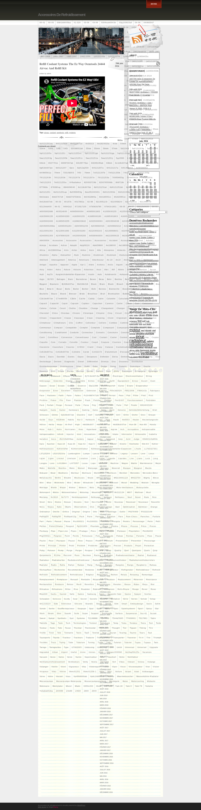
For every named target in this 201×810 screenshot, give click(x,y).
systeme (81, 618)
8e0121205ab (146, 187)
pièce (144, 526)
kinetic (123, 444)
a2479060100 (62, 236)
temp (115, 623)
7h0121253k (114, 173)
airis (66, 250)
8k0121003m (109, 192)
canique (147, 299)
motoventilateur (69, 492)
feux (121, 396)
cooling (145, 337)
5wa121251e (92, 158)
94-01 (57, 207)
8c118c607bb (84, 187)
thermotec (104, 628)
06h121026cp (46, 27)
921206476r (145, 202)
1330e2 (43, 37)
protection (149, 546)
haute (116, 420)
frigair (102, 405)
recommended (75, 570)
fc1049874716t (91, 396)
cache (82, 299)
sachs (54, 594)
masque (127, 468)
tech (68, 623)
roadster (85, 589)
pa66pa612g (70, 517)
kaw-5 (92, 444)
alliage (132, 250)
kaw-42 (82, 444)
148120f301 (94, 42)
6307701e (155, 158)
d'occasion (125, 352)
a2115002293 (78, 231)
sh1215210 (45, 604)
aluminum (111, 255)
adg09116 (85, 245)
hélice (43, 425)
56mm (106, 148)
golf (90, 415)
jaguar (90, 439)
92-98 (90, 202)
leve (143, 454)
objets (68, 507)
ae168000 (111, 245)
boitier (85, 289)
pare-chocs (131, 517)
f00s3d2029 (116, 391)
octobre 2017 (106, 721)
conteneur (138, 333)
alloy (156, 250)
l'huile (138, 449)
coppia (155, 337)
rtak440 (44, 594)
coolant (103, 337)
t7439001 (131, 618)
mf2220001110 (121, 478)
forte (77, 405)
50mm (123, 144)
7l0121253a (103, 178)
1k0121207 (137, 61)
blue (42, 289)
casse (129, 303)
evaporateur (142, 386)
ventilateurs (74, 662)
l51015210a (59, 454)
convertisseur (82, 337)
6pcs (72, 168)
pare (120, 517)
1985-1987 (58, 56)
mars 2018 (104, 705)
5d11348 (125, 148)
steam (51, 613)
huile (59, 429)
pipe (53, 531)
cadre (101, 299)
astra (58, 270)
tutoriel (128, 643)
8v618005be (150, 197)
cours (127, 342)
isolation (44, 439)
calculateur (124, 299)
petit (158, 521)
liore (93, 458)
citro (151, 313)
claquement (55, 318)
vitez (54, 672)
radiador (108, 555)
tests (52, 628)
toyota (56, 638)
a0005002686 (46, 211)
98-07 (131, 207)
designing (148, 357)
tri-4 (141, 638)
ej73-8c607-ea (92, 376)
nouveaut (131, 502)
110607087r (45, 32)
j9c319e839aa (66, 439)
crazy (99, 347)
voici (109, 672)
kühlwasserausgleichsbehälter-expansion (111, 449)
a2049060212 (114, 226)
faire (69, 396)
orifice (66, 512)
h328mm (60, 420)
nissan (67, 502)
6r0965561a (45, 173)
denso (136, 357)
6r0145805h (127, 168)
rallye (71, 565)
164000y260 (123, 47)
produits (128, 546)
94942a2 (67, 207)
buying (144, 294)
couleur (84, 342)
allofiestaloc (145, 250)
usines (92, 652)
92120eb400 (46, 207)
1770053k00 (94, 52)
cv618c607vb (62, 352)
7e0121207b (99, 173)
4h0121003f (61, 144)
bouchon (146, 289)
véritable (104, 662)
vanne (78, 657)
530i (58, 148)
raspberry (142, 565)
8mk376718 (57, 197)
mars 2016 (104, 782)
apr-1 (83, 265)
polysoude (108, 536)
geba (103, 410)
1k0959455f (137, 71)
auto (100, 274)
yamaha (149, 686)
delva (115, 357)
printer (62, 546)
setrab (144, 599)
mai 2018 (103, 698)
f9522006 (129, 391)
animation (128, 260)
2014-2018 (146, 76)
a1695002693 (46, 221)
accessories (100, 241)
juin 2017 (103, 734)
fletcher (97, 400)
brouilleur (92, 294)
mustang (44, 497)
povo (80, 541)
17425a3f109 (78, 52)
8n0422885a (90, 197)
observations (80, 507)
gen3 (112, 410)
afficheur (152, 245)
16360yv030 (62, 47)
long (155, 458)
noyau (51, 507)
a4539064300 (96, 236)
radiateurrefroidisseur (79, 560)
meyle (90, 478)
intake (115, 434)
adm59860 (98, 245)
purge (69, 550)
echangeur (140, 371)
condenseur (154, 328)
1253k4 (120, 32)
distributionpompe (48, 366)
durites (99, 371)
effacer (66, 376)
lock (147, 458)
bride (82, 294)
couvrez (70, 347)
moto (92, 488)
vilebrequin (94, 667)
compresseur (138, 328)
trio (148, 638)
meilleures (99, 473)
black (94, 284)
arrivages (140, 265)
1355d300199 (62, 42)
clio (71, 323)
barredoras (81, 279)
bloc (158, 284)
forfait (50, 405)
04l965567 (149, 23)
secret (83, 599)
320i (125, 129)
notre (108, 502)
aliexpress (109, 250)
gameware (74, 410)
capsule (75, 303)
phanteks (94, 526)
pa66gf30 (56, 517)
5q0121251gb (91, 153)
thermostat (90, 628)
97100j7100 (80, 207)
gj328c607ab (67, 415)
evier (55, 391)
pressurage (149, 541)
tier (125, 628)
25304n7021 (146, 105)
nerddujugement (80, 497)
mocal (124, 483)
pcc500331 (92, 521)
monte (54, 488)
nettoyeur (119, 497)
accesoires (58, 241)
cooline (134, 337)
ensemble (80, 381)
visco (123, 667)
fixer (68, 400)
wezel (69, 686)
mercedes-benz (150, 473)
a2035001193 (65, 226)
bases (93, 279)
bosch (136, 289)
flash (87, 400)
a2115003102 (95, 231)
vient (63, 667)
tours (142, 633)
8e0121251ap (60, 192)
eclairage (153, 371)
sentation (115, 599)
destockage (45, 362)
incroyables (133, 429)
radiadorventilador (125, 555)
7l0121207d (74, 178)
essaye (71, 386)
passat (58, 521)
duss (108, 371)
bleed (129, 284)
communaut (45, 328)
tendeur (133, 623)
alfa (99, 250)
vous (68, 676)
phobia (114, 526)
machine (115, 463)
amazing (136, 255)
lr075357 (74, 463)
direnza (105, 362)
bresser (73, 294)
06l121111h (90, 27)
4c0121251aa (46, 144)
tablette (43, 623)
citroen (43, 318)
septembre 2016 (106, 763)
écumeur (44, 376)
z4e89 (69, 691)
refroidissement (59, 575)
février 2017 (105, 747)
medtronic (63, 473)
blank (111, 284)
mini (42, 483)
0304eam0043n (108, 23)
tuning (91, 643)
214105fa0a (135, 86)
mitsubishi (88, 483)
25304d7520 (131, 105)
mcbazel (44, 473)
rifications (57, 589)
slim (116, 604)
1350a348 (78, 37)
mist (69, 483)
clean (90, 318)
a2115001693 (62, 231)
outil (102, 512)
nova (42, 507)
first (151, 396)
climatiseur (45, 323)
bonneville (114, 289)
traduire (90, 638)
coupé (95, 342)
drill (53, 371)
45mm (126, 139)
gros (143, 415)
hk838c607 (88, 425)
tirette (43, 633)
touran (113, 633)
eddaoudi (55, 376)
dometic (123, 366)
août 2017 (104, 728)
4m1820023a (103, 144)
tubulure (80, 643)
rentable (85, 580)
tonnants (68, 633)
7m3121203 (45, 182)
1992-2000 (85, 56)
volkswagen (148, 672)
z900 (94, 691)
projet (138, 546)
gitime (55, 415)
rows (153, 589)
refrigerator (127, 570)
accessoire (71, 241)
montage (44, 488)
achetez (150, 241)
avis (158, 274)
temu (124, 623)
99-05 (155, 207)
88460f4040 (69, 187)
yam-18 (119, 686)
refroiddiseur (142, 570)
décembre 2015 (106, 792)
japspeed (110, 439)
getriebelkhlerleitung (139, 410)
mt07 (129, 492)
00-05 (51, 23)
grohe (135, 415)
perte (150, 521)
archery (100, 265)
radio (54, 565)
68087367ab (67, 163)
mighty (147, 478)
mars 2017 (104, 744)
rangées (120, 565)
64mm (42, 163)
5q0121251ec (75, 153)
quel (126, 550)
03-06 (86, 23)
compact (58, 328)
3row (157, 134)
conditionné (61, 333)
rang (90, 565)
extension (91, 391)
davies (71, 357)
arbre (91, 265)
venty (85, 662)
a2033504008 (112, 221)
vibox (121, 662)
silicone (78, 604)
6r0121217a (112, 168)
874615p (146, 182)
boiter (76, 289)
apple (74, 265)
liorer (102, 458)
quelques (136, 550)
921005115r (102, 202)
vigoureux (74, 667)
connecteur (87, 333)
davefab (61, 357)
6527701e (53, 163)
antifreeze (148, 260)
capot (65, 303)
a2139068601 (111, 231)
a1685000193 (94, 216)
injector (70, 434)
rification (44, 589)
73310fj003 (68, 173)
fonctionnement (135, 400)
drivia (61, 371)
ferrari (112, 396)
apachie (53, 265)
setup (153, 599)
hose (42, 429)
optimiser (142, 507)
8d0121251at (100, 187)
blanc (102, 284)
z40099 (59, 691)
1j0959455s (142, 56)
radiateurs (98, 560)
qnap (108, 550)
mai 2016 (103, 776)
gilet (154, 410)
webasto (151, 681)
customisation (123, 347)
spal (91, 609)
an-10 (110, 260)
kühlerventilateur (79, 449)
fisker (54, 400)
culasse (109, 347)
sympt (51, 618)
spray (149, 609)
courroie (116, 342)
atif (113, 270)
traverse (131, 638)
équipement (123, 381)
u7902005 (77, 647)
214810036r (149, 90)
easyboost (127, 371)
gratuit (110, 415)
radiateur (44, 560)
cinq (110, 313)
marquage (93, 468)
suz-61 (143, 613)
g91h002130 (146, 405)
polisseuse (87, 536)
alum (76, 255)
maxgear (138, 468)
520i (154, 144)
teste (158, 623)
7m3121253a (60, 182)
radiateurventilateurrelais (142, 560)
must (148, 492)
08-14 (102, 27)
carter (120, 303)
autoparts (124, 274)
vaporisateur (91, 657)
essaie (61, 386)
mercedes (135, 473)
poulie (43, 541)
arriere (129, 265)
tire (151, 628)
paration (111, 517)
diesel (81, 362)
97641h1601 (110, 207)
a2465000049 (144, 231)
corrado (62, 342)
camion (136, 299)
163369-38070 (47, 47)
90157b (68, 202)
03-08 (95, 23)
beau (101, 279)
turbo (100, 643)
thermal (78, 628)
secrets (93, 599)
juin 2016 (103, 773)
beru (138, 279)
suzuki (153, 613)
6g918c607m (137, 163)
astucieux (88, 270)
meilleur (75, 473)
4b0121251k (147, 139)
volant (128, 672)
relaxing (134, 575)
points (76, 536)
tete (60, 628)
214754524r (134, 90)
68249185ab (97, 163)
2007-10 (134, 76)
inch (122, 429)
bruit (102, 294)
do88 (87, 366)
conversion (66, 337)
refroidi (156, 570)
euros (121, 386)
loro (52, 463)
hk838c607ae (103, 425)
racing (97, 555)
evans (130, 386)
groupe (152, 415)
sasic (101, 594)
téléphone (105, 623)
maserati (116, 468)
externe (103, 391)
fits (61, 400)
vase (102, 657)
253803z (135, 115)
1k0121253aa (153, 66)
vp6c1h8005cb (97, 676)
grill (118, 415)
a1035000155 (110, 211)
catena (43, 308)
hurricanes (70, 429)
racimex (87, 555)
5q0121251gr (123, 153)
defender (104, 357)
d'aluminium (111, 352)
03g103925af (125, 23)
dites (78, 366)
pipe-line (63, 531)
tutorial (117, 643)
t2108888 (93, 618)
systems (72, 133)
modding (134, 483)
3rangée (136, 134)
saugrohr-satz (115, 594)
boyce (54, 294)
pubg (42, 550)
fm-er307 (119, 400)
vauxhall (112, 657)
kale (42, 444)
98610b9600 (143, 207)
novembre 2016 (106, 757)
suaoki (67, 613)
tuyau (138, 643)
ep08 (112, 381)
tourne (133, 633)
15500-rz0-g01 (111, 42)
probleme (93, 546)
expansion (78, 391)
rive (76, 589)
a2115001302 (46, 231)
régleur (90, 575)
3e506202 (124, 134)
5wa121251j (107, 158)
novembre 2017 (106, 718)
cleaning (100, 318)
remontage (147, 575)
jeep (120, 439)
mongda (155, 483)
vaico (52, 657)
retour (70, 584)
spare (108, 609)
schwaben (45, 599)
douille (147, 366)
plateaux (121, 531)
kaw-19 (61, 444)
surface (119, 613)
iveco (53, 439)
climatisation (150, 318)
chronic (76, 313)
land (104, 454)
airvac (46, 133)
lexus (151, 454)
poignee (58, 536)
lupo (93, 463)
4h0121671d (76, 144)
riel (153, 584)
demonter (125, 357)
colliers (102, 323)
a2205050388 (128, 231)
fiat (128, 396)
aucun (153, 270)
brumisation (114, 294)
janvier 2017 (105, 750)
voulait (59, 676)
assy (42, 270)
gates (95, 410)
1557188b (126, 42)
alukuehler (65, 255)
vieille (55, 667)
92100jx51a (131, 202)
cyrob (86, 352)
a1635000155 (46, 216)
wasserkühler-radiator (147, 676)
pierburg (44, 531)
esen (153, 381)
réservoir (138, 580)
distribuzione (66, 366)
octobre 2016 (106, 760)
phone (124, 526)
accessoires (86, 241)
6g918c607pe (46, 168)
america (72, 260)
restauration (46, 584)
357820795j (144, 129)
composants (123, 328)
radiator (44, 565)
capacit (43, 303)
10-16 (125, 27)
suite (76, 613)
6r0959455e (142, 168)
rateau (153, 565)
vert (114, 662)
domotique (135, 366)
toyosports (45, 638)
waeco (111, 676)
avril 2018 (104, 702)
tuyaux (147, 643)
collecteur (91, 323)
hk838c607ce (119, 425)
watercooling (137, 681)
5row (152, 153)
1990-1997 (72, 56)
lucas (85, 463)
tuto (108, 643)
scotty (67, 599)
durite (90, 371)
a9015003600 (145, 236)
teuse (68, 628)
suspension (131, 613)
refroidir (44, 575)
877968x (44, 187)
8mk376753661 (73, 197)
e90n (116, 371)
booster (126, 289)
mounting (96, 492)
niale (146, 497)
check (154, 308)
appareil (64, 265)
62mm (145, 158)
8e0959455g (76, 192)
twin (156, 643)
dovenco (44, 371)
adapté (73, 245)
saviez (128, 594)
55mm (97, 148)
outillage (112, 512)
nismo (58, 502)
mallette (52, 468)
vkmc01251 (74, 672)
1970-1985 (154, 52)
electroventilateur (134, 376)
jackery (80, 439)
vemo (121, 657)
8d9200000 (131, 187)
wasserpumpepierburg (95, 681)
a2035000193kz (146, 221)
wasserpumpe (46, 681)
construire (113, 333)
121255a (89, 32)
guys (50, 420)
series (134, 599)
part (42, 521)
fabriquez (155, 391)
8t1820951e (120, 197)
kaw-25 (71, 444)
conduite (74, 333)
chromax (65, 313)
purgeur (89, 550)
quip (155, 550)
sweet (42, 618)
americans (84, 260)
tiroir (51, 633)
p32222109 (146, 512)
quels (147, 550)
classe (67, 318)
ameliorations (150, 255)
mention (123, 473)
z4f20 (78, 691)
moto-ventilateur (105, 488)
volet (136, 672)
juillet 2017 (105, 731)
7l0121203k (59, 178)
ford (42, 405)
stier (59, 613)
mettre (58, 478)
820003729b (90, 182)
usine (83, 652)
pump (61, 550)
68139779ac (82, 163)
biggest (43, 284)
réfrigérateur (112, 570)
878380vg (55, 187)
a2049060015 (97, 226)
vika (84, 667)
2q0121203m (146, 124)
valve (69, 657)
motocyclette (142, 488)
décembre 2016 (106, 753)
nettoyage (96, 497)
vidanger (44, 667)
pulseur (51, 550)
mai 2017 (103, 737)
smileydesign (136, 604)
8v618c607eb (46, 202)
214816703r (149, 95)
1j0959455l (128, 56)
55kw (88, 148)
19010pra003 (139, 52)
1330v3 (53, 37)
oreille (56, 512)
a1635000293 (62, 216)
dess (158, 357)
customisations (140, 347)
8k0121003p (124, 192)
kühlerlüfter (62, 449)
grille (126, 415)
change (94, 308)
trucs (53, 643)
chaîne (72, 308)
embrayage (45, 381)
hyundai (104, 429)
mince (156, 478)
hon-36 (132, 425)
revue (127, 584)
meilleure (86, 473)
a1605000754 (142, 211)
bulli (135, 294)
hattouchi (90, 420)
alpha (54, 255)
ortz (95, 512)
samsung (91, 594)
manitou (62, 468)
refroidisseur (76, 575)
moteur (72, 488)
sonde (43, 609)
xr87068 (108, 686)
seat (75, 599)
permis (126, 521)
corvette (74, 342)
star (157, 609)
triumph (157, 638)
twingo (43, 647)
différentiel (92, 362)
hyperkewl (92, 429)
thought (116, 628)
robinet (97, 589)
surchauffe (107, 613)
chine (55, 313)
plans (101, 531)
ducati (70, 371)
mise (49, 483)
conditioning (46, 333)
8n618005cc (105, 197)
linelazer (71, 458)
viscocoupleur (136, 667)
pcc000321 (78, 521)
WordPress (81, 805)
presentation (122, 541)
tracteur (67, 638)
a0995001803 (93, 211)
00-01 (42, 23)
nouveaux (143, 502)
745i (79, 173)
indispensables (47, 434)
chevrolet (44, 313)
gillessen (44, 415)
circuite (128, 313)
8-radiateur (75, 182)
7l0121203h (45, 178)
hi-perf (68, 425)
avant (134, 274)
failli (61, 396)
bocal (59, 289)
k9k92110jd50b (150, 439)
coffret (79, 323)
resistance (151, 580)
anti (138, 260)
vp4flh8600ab (80, 676)
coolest (123, 337)
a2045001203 (81, 226)
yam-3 (129, 686)
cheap (144, 308)
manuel (81, 468)
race (77, 555)
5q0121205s (46, 153)
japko (100, 439)
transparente (103, 638)
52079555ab (135, 144)
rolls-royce (123, 589)
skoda (99, 604)
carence (109, 303)
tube (70, 643)
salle (72, 594)
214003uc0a (148, 81)
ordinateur (45, 512)
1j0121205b (99, 56)
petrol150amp (56, 526)
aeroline (141, 245)
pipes (73, 531)
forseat (68, 405)
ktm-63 (145, 444)
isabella (153, 434)
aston (50, 270)
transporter (118, 638)
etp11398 (93, 386)
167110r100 (45, 52)
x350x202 (88, 686)
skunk (108, 604)
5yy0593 (120, 158)
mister (77, 483)
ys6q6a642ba (46, 691)
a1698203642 (79, 221)
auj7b (50, 274)
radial (141, 555)
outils (122, 512)
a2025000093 (96, 221)
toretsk (95, 633)
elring (149, 376)
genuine (122, 410)
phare (105, 526)
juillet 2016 (105, 770)
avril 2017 (104, 740)
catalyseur (147, 303)
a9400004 (44, 241)
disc (114, 362)
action (64, 245)
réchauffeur (45, 570)
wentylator (58, 686)
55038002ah (77, 148)
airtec (74, 250)
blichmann (148, 284)
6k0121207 (61, 168)
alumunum (124, 255)
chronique (88, 313)
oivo (92, 507)
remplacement (47, 580)
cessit (63, 308)
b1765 (51, 279)
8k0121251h (139, 192)
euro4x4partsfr (108, 386)
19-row (126, 52)
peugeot (70, 526)
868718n (120, 182)
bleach (120, 284)
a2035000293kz (47, 226)
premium (108, 541)
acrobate (53, 245)
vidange (151, 662)
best (156, 279)
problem (81, 546)
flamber (78, 400)
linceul (60, 458)
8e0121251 (45, 192)
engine (69, 381)
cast (137, 303)
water (125, 681)
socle (149, 604)
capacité (54, 303)
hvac (81, 429)
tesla (143, 623)
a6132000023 (112, 236)
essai (52, 386)
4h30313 (89, 144)
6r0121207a (98, 168)
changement (107, 308)
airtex (83, 250)
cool (94, 337)
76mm (87, 173)
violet (106, 667)
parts (49, 521)
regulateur (102, 575)
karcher (51, 444)
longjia (43, 463)
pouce (158, 536)
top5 (86, 633)
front (110, 405)
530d (50, 148)
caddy (91, 299)
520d (146, 144)
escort (144, 381)
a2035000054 (129, 221)
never (138, 497)
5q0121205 (152, 148)
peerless (105, 521)
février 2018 (105, 708)
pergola (116, 521)
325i (133, 129)
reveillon (89, 584)
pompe (119, 536)
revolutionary (104, 584)
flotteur (108, 400)
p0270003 (133, 512)
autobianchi (110, 274)
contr (42, 337)
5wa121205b (61, 158)
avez (150, 274)
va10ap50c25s (132, 652)
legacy (124, 454)
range (99, 565)
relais (124, 575)
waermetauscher (125, 676)
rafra (62, 565)
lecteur (114, 454)
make (42, 468)
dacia (42, 357)
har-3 (80, 420)
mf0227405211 (104, 478)
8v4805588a (135, 197)
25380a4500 (148, 115)
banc (70, 279)
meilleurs (111, 473)
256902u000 (135, 119)
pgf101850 (82, 526)
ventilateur (133, 657)
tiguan (133, 628)
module (145, 483)
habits (71, 420)
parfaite (156, 517)
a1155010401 (126, 211)
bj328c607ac (68, 284)
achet (140, 241)
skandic (89, 604)
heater (136, 420)
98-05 (122, 207)
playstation (134, 531)
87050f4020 (133, 182)
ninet (42, 502)
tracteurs (78, 638)
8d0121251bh (116, 187)
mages (125, 463)
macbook (103, 463)
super (85, 613)
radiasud (151, 555)
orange (154, 507)
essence (82, 386)
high (77, 425)
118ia (70, 32)
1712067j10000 (61, 52)
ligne (51, 458)
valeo (61, 657)
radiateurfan (58, 560)
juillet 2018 (105, 692)
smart (124, 604)
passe (67, 521)
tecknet (93, 623)
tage (52, 623)
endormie (58, 381)
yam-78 (138, 686)
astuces (77, 270)
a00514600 (61, 211)
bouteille (44, 294)
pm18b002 (148, 531)
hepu (59, 425)
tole (59, 633)
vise (148, 667)
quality (117, 550)
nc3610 (54, 497)
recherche (59, 570)
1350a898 (116, 37)
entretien (102, 381)
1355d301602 (78, 42)
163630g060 (78, 47)
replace (111, 580)
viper (114, 667)
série (125, 599)
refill (99, 570)
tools (78, 633)
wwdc (77, 686)
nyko (59, 507)
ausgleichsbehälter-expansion (70, 274)
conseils (100, 333)
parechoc (145, 517)
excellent (65, 391)
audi (42, 274)
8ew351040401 (92, 192)
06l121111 (77, 27)
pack (81, 517)
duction (80, 371)
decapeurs (92, 357)
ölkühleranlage (104, 507)
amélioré (44, 260)
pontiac (129, 536)
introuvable (140, 434)
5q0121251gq (107, 153)
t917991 (143, 618)
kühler (155, 444)
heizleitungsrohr (150, 420)
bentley (118, 279)
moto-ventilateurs (124, 488)
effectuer (77, 376)
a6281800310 (129, 236)
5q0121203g (138, 148)
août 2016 (104, 766)
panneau (99, 517)
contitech (151, 333)
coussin (147, 342)
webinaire (44, 686)
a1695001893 (127, 216)
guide (42, 420)
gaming (85, 410)
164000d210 (108, 47)
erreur (135, 381)
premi (98, 541)
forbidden (151, 400)
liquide (111, 458)
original (76, 512)
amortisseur (98, 260)
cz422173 (97, 352)
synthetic (62, 618)
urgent (64, 652)
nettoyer (108, 497)
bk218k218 (82, 284)
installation (104, 434)
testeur (43, 628)
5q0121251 (60, 153)
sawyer (137, 594)
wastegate (114, 681)
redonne (89, 570)
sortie (52, 609)
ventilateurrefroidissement (52, 662)
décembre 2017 (106, 715)
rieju (145, 584)
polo (98, 536)
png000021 (45, 536)
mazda (148, 468)
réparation (98, 580)
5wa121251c (76, 158)
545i (66, 148)
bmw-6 (50, 289)
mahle (134, 463)
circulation (141, 313)
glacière (81, 415)
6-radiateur (133, 158)
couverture (58, 347)
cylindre (76, 352)
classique (79, 318)
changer (121, 308)
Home (154, 4)
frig (94, 405)
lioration (83, 458)
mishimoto (59, 483)
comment (149, 323)
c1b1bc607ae (46, 299)
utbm (100, 652)
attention (142, 270)
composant (108, 328)
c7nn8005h (61, 299)
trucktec (44, 643)
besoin (147, 279)
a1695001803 (111, 216)
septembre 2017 (106, 724)
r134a (57, 555)
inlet (79, 434)
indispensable (149, 429)
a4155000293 (79, 236)
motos (56, 492)
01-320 (77, 23)
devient (57, 362)
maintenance (146, 463)
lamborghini (74, 454)
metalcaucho (46, 478)
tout (150, 633)
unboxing (102, 647)
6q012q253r (83, 168)
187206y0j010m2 (111, 52)
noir (87, 502)
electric (106, 376)
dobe (95, 366)
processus (106, 546)
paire (89, 517)
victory (141, 662)
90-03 (58, 202)
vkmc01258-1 (89, 672)
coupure (105, 342)
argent (119, 265)
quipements (45, 555)
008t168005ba (64, 23)
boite (67, 289)
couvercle (44, 347)
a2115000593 (130, 226)
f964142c (142, 391)
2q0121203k (131, 124)
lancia (96, 454)
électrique (118, 376)
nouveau (118, 502)
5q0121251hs (140, 153)
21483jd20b (149, 100)
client (110, 318)
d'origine (138, 352)
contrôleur (53, 337)
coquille (44, 342)
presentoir (136, 541)
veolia (94, 662)
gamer (62, 410)
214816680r (134, 95)
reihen (114, 575)
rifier (68, 589)
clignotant (122, 318)
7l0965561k (132, 178)
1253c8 (99, 32)
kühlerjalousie (47, 449)
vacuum (43, 657)
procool (117, 546)
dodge (104, 366)
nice (154, 497)
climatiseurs (60, 323)
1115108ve (59, 32)
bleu (137, 284)
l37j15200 (45, 454)
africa (42, 250)
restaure (59, 584)
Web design (42, 807)
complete (95, 328)
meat (53, 473)
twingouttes (55, 647)
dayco (81, 357)
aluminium (98, 255)
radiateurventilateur (116, 560)
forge (59, 405)
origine (86, 512)
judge (136, 439)
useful (74, 652)
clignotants (135, 318)
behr (109, 279)
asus (99, 270)
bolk (94, 289)
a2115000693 (147, 226)
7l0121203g (143, 173)
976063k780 (95, 207)
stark (42, 613)
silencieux (66, 604)
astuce (67, 270)
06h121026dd (62, 27)
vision (156, 667)
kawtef (113, 444)
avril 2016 (104, 779)
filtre (135, 396)
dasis (51, 357)
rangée (109, 565)
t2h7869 (105, 618)
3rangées (147, 134)
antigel (43, 265)
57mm (115, 148)
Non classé (97, 502)
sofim (157, 604)
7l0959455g (118, 178)
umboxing (89, 647)
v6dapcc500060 (114, 652)
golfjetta (99, 415)
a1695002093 (144, 216)
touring (123, 633)
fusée (134, 405)
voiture (118, 672)
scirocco (57, 599)
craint (90, 347)
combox (113, 323)
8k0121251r (154, 192)
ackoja (43, 245)
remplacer (62, 580)
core (53, 342)
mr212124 (119, 492)
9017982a (79, 202)
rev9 (79, 584)
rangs (130, 565)
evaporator (45, 391)
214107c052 (150, 86)
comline (124, 323)
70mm (57, 173)
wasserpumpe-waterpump (68, 681)
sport (140, 609)
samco (81, 594)
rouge (135, 589)
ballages (61, 279)
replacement (124, 580)
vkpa (101, 672)
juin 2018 (103, 695)
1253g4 (110, 32)
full (126, 405)
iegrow (114, 429)
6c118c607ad (121, 163)
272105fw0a (150, 119)
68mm (109, 163)
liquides (122, 458)
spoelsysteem (128, 609)
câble (73, 299)
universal (129, 647)
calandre (111, 299)
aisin (91, 250)
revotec (117, 584)
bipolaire (54, 284)
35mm (155, 129)
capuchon (97, 303)
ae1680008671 (126, 245)
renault (74, 580)
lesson (134, 454)
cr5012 (80, 347)
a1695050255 (62, 221)
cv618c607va (46, 352)
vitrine (63, 672)
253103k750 (136, 110)
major (158, 463)
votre (50, 676)
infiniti (60, 434)
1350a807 (103, 37)
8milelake (44, 197)
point (67, 536)
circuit (118, 313)
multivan (139, 492)
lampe (86, 454)
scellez (147, 594)
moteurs (83, 488)
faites (78, 396)
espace (43, 386)
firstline (44, 400)
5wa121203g (46, 158)
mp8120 (107, 492)
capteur (85, 303)
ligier (42, 458)
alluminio (44, 255)
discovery (124, 362)
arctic (110, 265)
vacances (147, 652)
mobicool (113, 483)
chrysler (100, 313)
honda (153, 425)
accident (113, 241)
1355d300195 (46, 42)
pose (149, 536)
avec (142, 274)
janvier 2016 (105, 789)
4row (115, 144)
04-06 (138, 23)
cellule (53, 308)
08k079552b (114, 27)
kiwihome (134, 444)
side (56, 604)
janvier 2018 (105, 711)
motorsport (45, 492)
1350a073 (65, 37)
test (151, 623)
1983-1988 (45, 56)
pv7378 (99, 550)
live (132, 458)
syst (72, 618)
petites (43, 526)
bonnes (102, 289)
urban (55, 652)
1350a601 (90, 37)
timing (142, 628)
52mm (42, 148)
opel (117, 507)
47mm (135, 139)
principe (52, 546)
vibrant (131, 662)
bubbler (126, 294)
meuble (67, 478)
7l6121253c (147, 178)
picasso (134, 526)
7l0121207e (89, 178)
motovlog (84, 492)
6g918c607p (152, 163)
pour (51, 541)
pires (93, 531)
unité (119, 647)
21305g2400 (133, 81)
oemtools (60, 133)
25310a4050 (151, 110)
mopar (63, 488)
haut (108, 420)
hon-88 (143, 425)
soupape (82, 609)
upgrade (154, 647)
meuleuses (79, 478)
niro (50, 502)
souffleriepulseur (66, 609)
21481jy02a (134, 100)
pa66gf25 (44, 517)
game (53, 410)
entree (91, 381)
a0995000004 (77, 211)
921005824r (116, 202)
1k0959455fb (152, 71)
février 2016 (105, 786)
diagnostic (69, 362)
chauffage (133, 308)
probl (71, 546)
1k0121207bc (152, 61)
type (66, 647)
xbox (98, 686)
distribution (137, 362)
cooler (113, 337)
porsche (140, 536)
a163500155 (79, 216)
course (136, 342)
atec (106, 270)
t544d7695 (117, 618)
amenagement (58, 260)
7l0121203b (129, 173)
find (143, 396)
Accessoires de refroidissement (61, 14)
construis (125, 333)
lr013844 (62, 463)
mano (72, 468)
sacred (63, 594)
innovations (89, 434)
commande (136, 323)
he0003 (126, 420)
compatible (71, 328)
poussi (71, 541)
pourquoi (61, 541)
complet (84, 328)
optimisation (129, 507)
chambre (83, 308)
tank (60, 623)
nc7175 (65, 497)
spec (116, 609)
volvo (42, 676)
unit (112, 647)
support (95, 613)
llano (139, 458)
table (153, 618)
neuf (130, 497)
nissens (78, 502)
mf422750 (136, 478)
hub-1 (51, 429)
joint (128, 439)
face (42, 396)
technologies (79, 623)
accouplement (127, 241)
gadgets (44, 410)
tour (104, 633)
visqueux (44, 672)
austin (91, 274)
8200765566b (106, 182)
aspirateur (153, 265)
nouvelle (155, 502)
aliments (121, 250)
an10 (118, 260)
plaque (110, 531)
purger (78, 550)
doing (113, 366)
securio (104, 599)
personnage (138, 521)
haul (100, 420)
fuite (119, 405)
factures (51, 396)
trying (62, 643)
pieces (153, 526)
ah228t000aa (54, 250)
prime (42, 546)
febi (104, 396)
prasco (89, 541)
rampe (81, 565)
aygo (42, 279)
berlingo (129, 279)
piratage (83, 531)
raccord (68, 555)
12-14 (79, 32)
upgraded (44, 652)
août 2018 (104, 689)
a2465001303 (46, 236)
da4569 (149, 352)
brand (63, 294)
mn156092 (101, 483)
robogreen (109, 589)
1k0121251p (138, 66)
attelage (131, 270)
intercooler (127, 434)
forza (86, 405)
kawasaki (102, 444)
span (99, 609)
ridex (136, 584)
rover (145, 589)
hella (51, 425)
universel (142, 647)
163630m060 (93, 47)
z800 (86, 691)
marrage (105, 468)
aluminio (86, 255)
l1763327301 (151, 449)
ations (121, 270)
